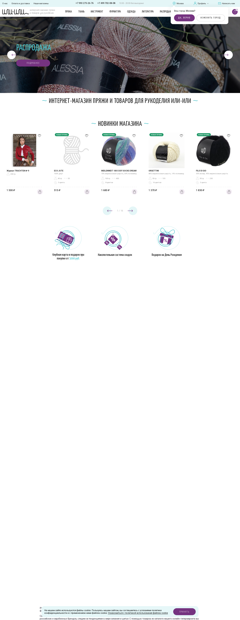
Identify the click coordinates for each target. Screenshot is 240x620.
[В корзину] (40, 192)
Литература (148, 11)
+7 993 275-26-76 (84, 3)
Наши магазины (41, 3)
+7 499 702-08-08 (106, 3)
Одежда (131, 11)
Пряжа (68, 11)
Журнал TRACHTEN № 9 (18, 171)
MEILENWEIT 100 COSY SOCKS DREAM (119, 171)
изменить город (211, 18)
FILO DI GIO (201, 171)
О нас (5, 3)
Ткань (81, 11)
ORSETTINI (154, 171)
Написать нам (228, 3)
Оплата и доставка (21, 3)
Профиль (202, 3)
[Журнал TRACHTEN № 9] (25, 151)
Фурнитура (115, 11)
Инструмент (97, 11)
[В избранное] (39, 136)
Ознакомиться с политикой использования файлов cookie (138, 613)
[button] (33, 63)
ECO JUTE (58, 171)
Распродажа (166, 11)
